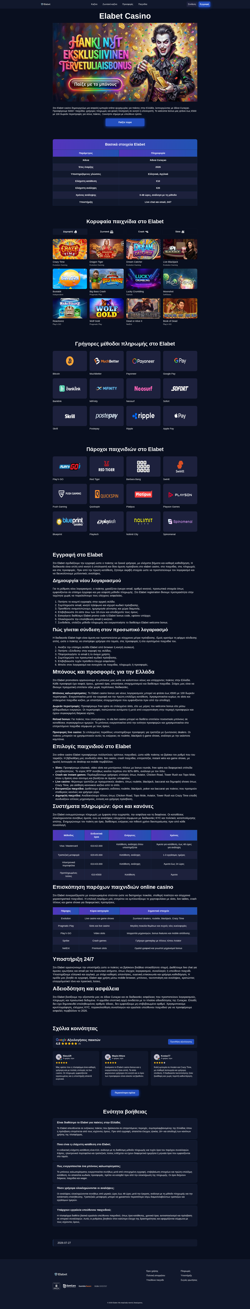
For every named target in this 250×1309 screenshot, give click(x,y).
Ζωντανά (104, 232)
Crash (141, 232)
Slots (177, 232)
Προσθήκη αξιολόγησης (181, 1042)
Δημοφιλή (68, 232)
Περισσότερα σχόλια (125, 1093)
